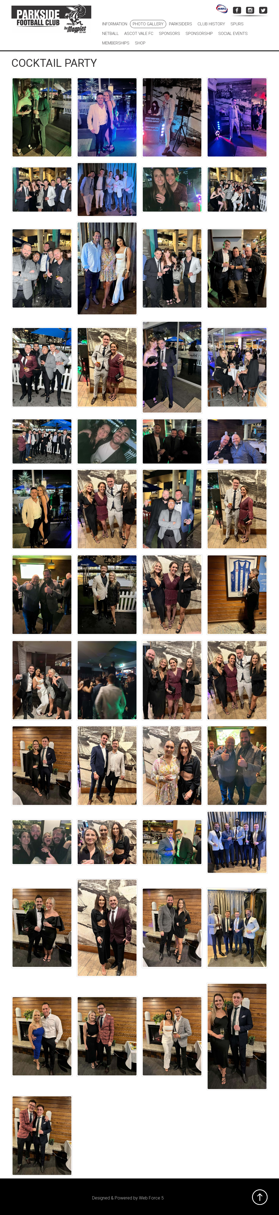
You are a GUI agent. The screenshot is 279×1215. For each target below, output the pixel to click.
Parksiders (180, 24)
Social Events (233, 33)
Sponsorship (199, 33)
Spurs (237, 24)
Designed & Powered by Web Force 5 (128, 1198)
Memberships (115, 43)
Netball (110, 33)
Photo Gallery (148, 24)
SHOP (140, 43)
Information (114, 24)
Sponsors (169, 33)
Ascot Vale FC (138, 33)
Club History (211, 24)
